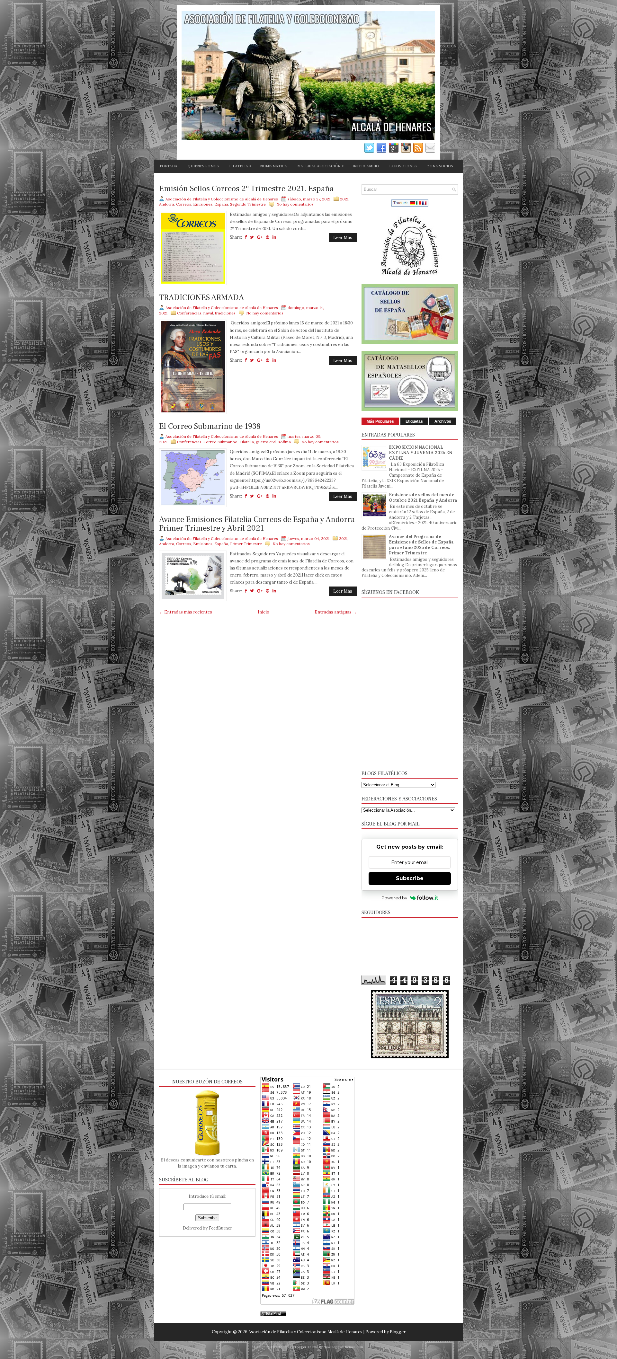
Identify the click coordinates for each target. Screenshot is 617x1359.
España (221, 204)
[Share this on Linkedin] (274, 237)
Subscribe (410, 878)
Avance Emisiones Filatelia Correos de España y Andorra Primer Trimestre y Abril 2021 (257, 524)
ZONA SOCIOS (440, 166)
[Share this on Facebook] (245, 237)
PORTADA (168, 166)
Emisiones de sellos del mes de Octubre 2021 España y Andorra (423, 497)
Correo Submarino (220, 441)
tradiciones (225, 313)
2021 (344, 199)
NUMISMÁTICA (273, 166)
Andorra (166, 204)
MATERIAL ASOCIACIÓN (320, 166)
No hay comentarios (295, 204)
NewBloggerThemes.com (343, 1347)
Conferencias (189, 313)
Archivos (442, 421)
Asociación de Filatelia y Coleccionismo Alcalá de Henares (305, 1332)
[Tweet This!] (251, 237)
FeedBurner (220, 1228)
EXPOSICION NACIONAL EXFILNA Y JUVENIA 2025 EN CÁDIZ (420, 453)
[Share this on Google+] (259, 237)
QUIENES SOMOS (203, 166)
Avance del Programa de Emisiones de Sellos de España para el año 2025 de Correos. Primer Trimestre (421, 545)
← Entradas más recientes (185, 612)
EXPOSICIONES (403, 166)
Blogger (398, 1332)
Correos (183, 204)
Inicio (263, 612)
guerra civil (266, 441)
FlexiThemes (281, 1347)
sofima (284, 441)
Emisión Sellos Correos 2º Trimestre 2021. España (246, 188)
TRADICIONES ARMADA (201, 297)
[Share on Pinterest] (267, 237)
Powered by (394, 897)
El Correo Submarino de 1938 (210, 426)
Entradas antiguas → (336, 612)
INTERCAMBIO (366, 166)
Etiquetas (414, 421)
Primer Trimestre (246, 543)
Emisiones (202, 204)
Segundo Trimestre (248, 204)
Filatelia (246, 441)
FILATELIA (240, 166)
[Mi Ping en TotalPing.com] (273, 1314)
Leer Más (342, 237)
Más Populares (380, 421)
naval (208, 313)
